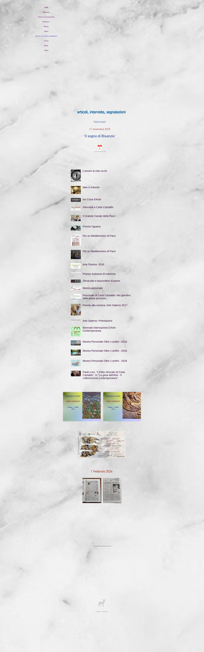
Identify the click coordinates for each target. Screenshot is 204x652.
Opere (46, 31)
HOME (46, 7)
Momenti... (46, 22)
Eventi (46, 41)
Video (46, 50)
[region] (82, 406)
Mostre (46, 26)
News (46, 45)
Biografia (46, 12)
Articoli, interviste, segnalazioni (46, 36)
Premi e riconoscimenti (46, 17)
